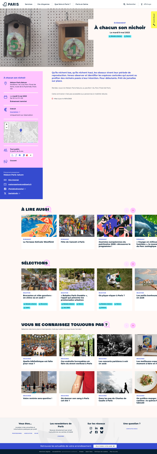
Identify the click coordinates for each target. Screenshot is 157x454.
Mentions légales (44, 451)
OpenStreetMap (30, 142)
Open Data (89, 451)
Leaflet (21, 142)
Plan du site (114, 451)
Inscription (14, 112)
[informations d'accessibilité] (21, 155)
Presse (81, 451)
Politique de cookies (101, 451)
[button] (21, 130)
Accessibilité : (64, 451)
